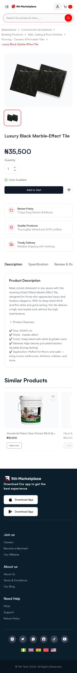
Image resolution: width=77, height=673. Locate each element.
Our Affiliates (11, 554)
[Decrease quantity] (14, 170)
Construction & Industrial (36, 29)
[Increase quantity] (14, 167)
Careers (8, 542)
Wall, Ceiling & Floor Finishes (45, 34)
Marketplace (8, 29)
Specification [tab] (38, 264)
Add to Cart (34, 189)
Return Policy (12, 618)
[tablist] (38, 265)
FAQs (7, 606)
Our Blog (9, 586)
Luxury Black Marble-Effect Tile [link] (19, 44)
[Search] (68, 18)
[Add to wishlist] (53, 397)
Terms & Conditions (15, 580)
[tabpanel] (38, 320)
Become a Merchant (16, 548)
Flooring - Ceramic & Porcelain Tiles (22, 39)
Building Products (12, 34)
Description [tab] (13, 264)
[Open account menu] (57, 6)
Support (9, 612)
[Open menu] (6, 6)
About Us (9, 574)
